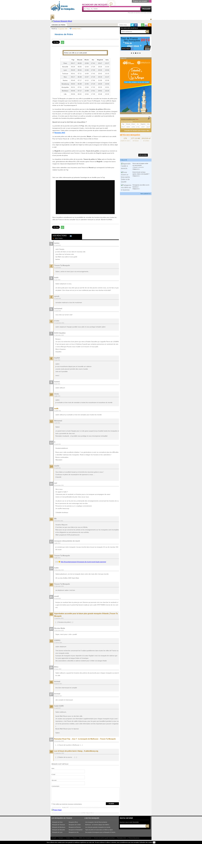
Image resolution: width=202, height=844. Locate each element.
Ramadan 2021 (121, 838)
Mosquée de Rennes (75, 827)
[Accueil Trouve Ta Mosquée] (62, 6)
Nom (53, 768)
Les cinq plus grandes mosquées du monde (97, 827)
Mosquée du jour (102, 16)
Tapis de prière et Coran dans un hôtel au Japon (99, 830)
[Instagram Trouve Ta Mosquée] (139, 25)
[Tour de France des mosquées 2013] (135, 43)
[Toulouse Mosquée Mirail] (62, 21)
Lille (65, 94)
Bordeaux (65, 91)
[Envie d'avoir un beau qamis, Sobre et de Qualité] (126, 177)
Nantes (65, 80)
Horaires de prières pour (129, 119)
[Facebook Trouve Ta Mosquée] (136, 25)
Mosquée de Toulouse (58, 824)
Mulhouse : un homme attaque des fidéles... (97, 824)
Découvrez (143, 155)
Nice (65, 77)
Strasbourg (65, 84)
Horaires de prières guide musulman (104, 838)
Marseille (65, 67)
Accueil (54, 838)
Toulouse (65, 73)
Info (57, 16)
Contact (68, 838)
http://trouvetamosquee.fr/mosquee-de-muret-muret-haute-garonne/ (83, 562)
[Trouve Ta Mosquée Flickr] (146, 25)
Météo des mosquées (85, 838)
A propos (60, 838)
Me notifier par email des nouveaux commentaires (67, 804)
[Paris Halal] (57, 810)
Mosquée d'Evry (73, 822)
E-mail (53, 774)
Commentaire (55, 786)
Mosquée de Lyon (57, 832)
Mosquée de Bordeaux (58, 827)
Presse (75, 838)
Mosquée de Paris (57, 822)
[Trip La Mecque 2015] (136, 85)
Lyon (65, 70)
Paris (65, 63)
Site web (54, 780)
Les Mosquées (68, 16)
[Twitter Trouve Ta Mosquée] (132, 25)
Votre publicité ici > (145, 193)
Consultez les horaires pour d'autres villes (137, 130)
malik (56, 408)
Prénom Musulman (134, 838)
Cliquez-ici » (136, 169)
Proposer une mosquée (140, 1)
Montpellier (65, 87)
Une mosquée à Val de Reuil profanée (96, 822)
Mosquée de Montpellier (76, 830)
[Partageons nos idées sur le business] (126, 187)
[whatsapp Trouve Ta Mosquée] (142, 25)
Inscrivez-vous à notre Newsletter (129, 822)
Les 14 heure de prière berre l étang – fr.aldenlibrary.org (76, 751)
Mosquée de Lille (74, 832)
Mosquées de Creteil (75, 824)
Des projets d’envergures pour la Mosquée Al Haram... (100, 832)
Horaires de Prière (58, 25)
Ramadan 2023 (136, 16)
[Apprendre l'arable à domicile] (126, 166)
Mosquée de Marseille (58, 830)
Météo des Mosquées (84, 16)
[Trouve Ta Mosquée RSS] (150, 25)
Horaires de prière (120, 16)
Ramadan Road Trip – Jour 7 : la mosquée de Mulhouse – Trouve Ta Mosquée (85, 739)
